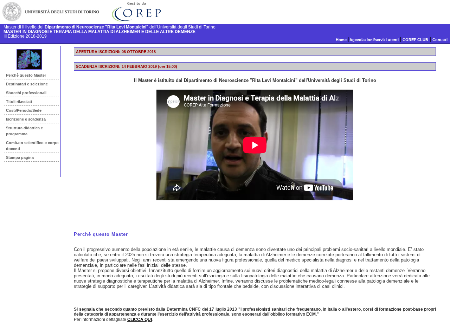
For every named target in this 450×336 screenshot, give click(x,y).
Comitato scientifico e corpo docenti (32, 146)
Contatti (440, 40)
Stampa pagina (20, 157)
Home (341, 40)
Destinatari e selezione (27, 84)
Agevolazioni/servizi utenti (374, 40)
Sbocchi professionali (26, 93)
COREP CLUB (415, 40)
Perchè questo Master (26, 75)
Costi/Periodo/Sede (23, 110)
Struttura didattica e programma (24, 131)
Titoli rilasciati (19, 101)
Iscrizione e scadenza (26, 119)
